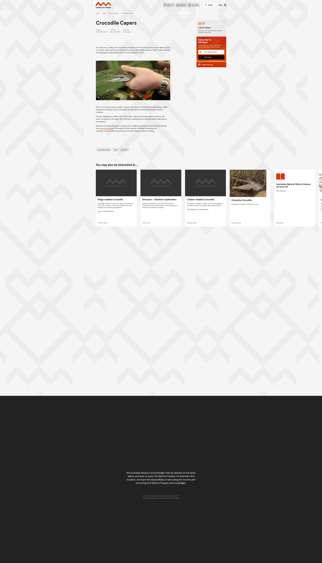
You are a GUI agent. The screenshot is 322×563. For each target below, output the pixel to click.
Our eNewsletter (210, 52)
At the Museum (114, 13)
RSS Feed (207, 57)
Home (98, 13)
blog (115, 150)
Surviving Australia (104, 150)
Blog (104, 13)
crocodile (124, 150)
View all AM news (207, 65)
